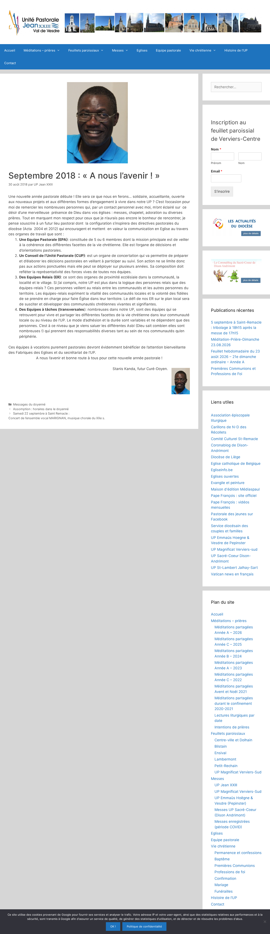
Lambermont (225, 759)
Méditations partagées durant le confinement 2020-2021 (234, 703)
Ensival (220, 753)
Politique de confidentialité (144, 926)
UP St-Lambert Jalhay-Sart (234, 567)
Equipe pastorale (168, 50)
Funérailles (224, 891)
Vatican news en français (232, 574)
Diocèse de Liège (225, 457)
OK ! (113, 926)
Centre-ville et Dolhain (233, 740)
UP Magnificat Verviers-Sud (238, 772)
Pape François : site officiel (233, 495)
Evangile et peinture (227, 483)
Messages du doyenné (29, 404)
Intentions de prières (232, 727)
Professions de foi (230, 872)
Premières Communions (235, 866)
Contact (10, 63)
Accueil (9, 50)
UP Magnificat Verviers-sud (234, 549)
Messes (118, 50)
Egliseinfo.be (222, 470)
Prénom (216, 163)
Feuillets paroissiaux (83, 50)
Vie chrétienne (200, 50)
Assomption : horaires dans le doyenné (41, 409)
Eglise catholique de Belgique (236, 463)
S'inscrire (222, 191)
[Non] (265, 921)
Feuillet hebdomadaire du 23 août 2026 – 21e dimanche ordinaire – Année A (235, 356)
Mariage (221, 885)
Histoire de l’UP (236, 50)
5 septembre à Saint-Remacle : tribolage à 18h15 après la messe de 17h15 (236, 327)
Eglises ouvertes (225, 476)
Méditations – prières (39, 50)
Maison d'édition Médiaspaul (235, 489)
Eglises (142, 50)
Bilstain (221, 746)
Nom (216, 149)
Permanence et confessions (238, 853)
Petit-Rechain (226, 766)
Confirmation (225, 878)
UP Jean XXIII (226, 785)
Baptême (222, 859)
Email (216, 171)
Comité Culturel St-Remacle (234, 439)
